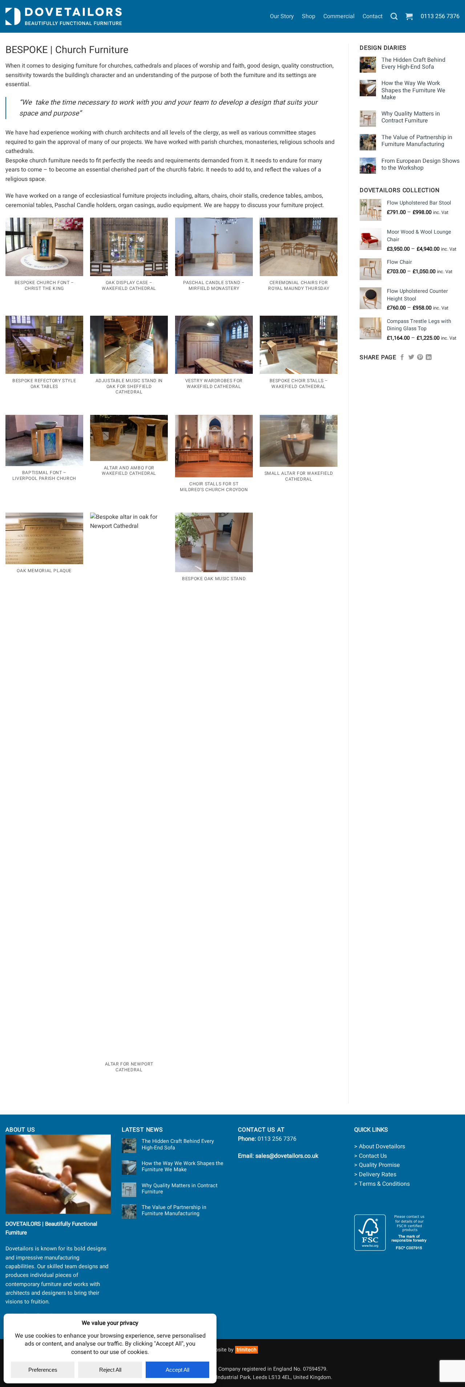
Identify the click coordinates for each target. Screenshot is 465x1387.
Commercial (339, 16)
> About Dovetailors (379, 1146)
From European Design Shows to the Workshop (420, 164)
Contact (373, 16)
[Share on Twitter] (411, 357)
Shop (308, 16)
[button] (409, 16)
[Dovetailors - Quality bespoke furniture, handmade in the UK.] (63, 16)
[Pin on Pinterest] (420, 357)
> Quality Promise (377, 1165)
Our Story (282, 16)
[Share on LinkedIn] (429, 357)
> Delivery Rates (375, 1174)
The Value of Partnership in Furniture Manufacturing (416, 141)
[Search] (394, 16)
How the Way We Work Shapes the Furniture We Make (413, 90)
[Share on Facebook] (402, 357)
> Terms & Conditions (382, 1184)
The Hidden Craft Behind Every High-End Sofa (413, 63)
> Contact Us (370, 1156)
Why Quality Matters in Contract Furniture (410, 117)
